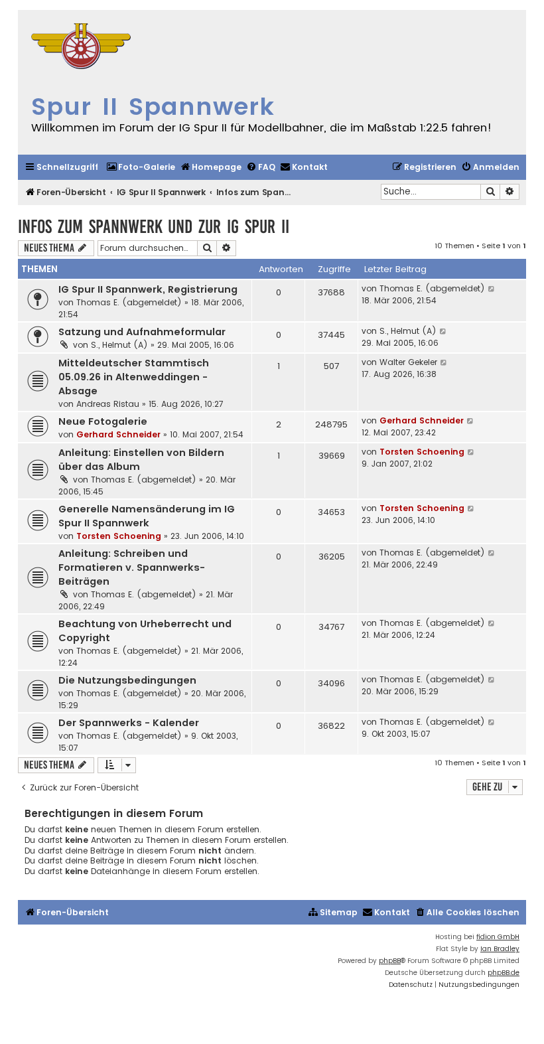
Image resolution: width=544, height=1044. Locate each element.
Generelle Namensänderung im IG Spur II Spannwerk (146, 516)
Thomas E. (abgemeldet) (129, 302)
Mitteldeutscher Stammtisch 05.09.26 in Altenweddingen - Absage (133, 377)
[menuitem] (140, 168)
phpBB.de (503, 973)
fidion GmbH (497, 937)
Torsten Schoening (421, 451)
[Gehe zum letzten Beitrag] (492, 289)
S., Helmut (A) (119, 344)
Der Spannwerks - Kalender (128, 722)
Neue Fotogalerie (102, 421)
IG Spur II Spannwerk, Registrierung (148, 289)
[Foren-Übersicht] (81, 47)
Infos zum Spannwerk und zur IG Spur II (153, 226)
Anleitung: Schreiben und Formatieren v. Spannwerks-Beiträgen (131, 567)
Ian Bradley (499, 949)
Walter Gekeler (408, 362)
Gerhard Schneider (118, 434)
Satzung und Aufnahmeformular (142, 331)
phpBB (390, 961)
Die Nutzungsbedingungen (127, 680)
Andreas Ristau (107, 404)
